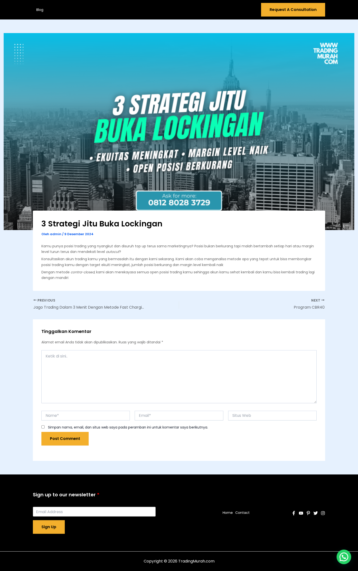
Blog (39, 9)
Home (228, 512)
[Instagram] (323, 513)
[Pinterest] (308, 513)
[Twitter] (315, 513)
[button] (344, 557)
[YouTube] (301, 513)
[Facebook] (294, 513)
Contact (242, 512)
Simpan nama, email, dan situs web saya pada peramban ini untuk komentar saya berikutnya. (128, 427)
